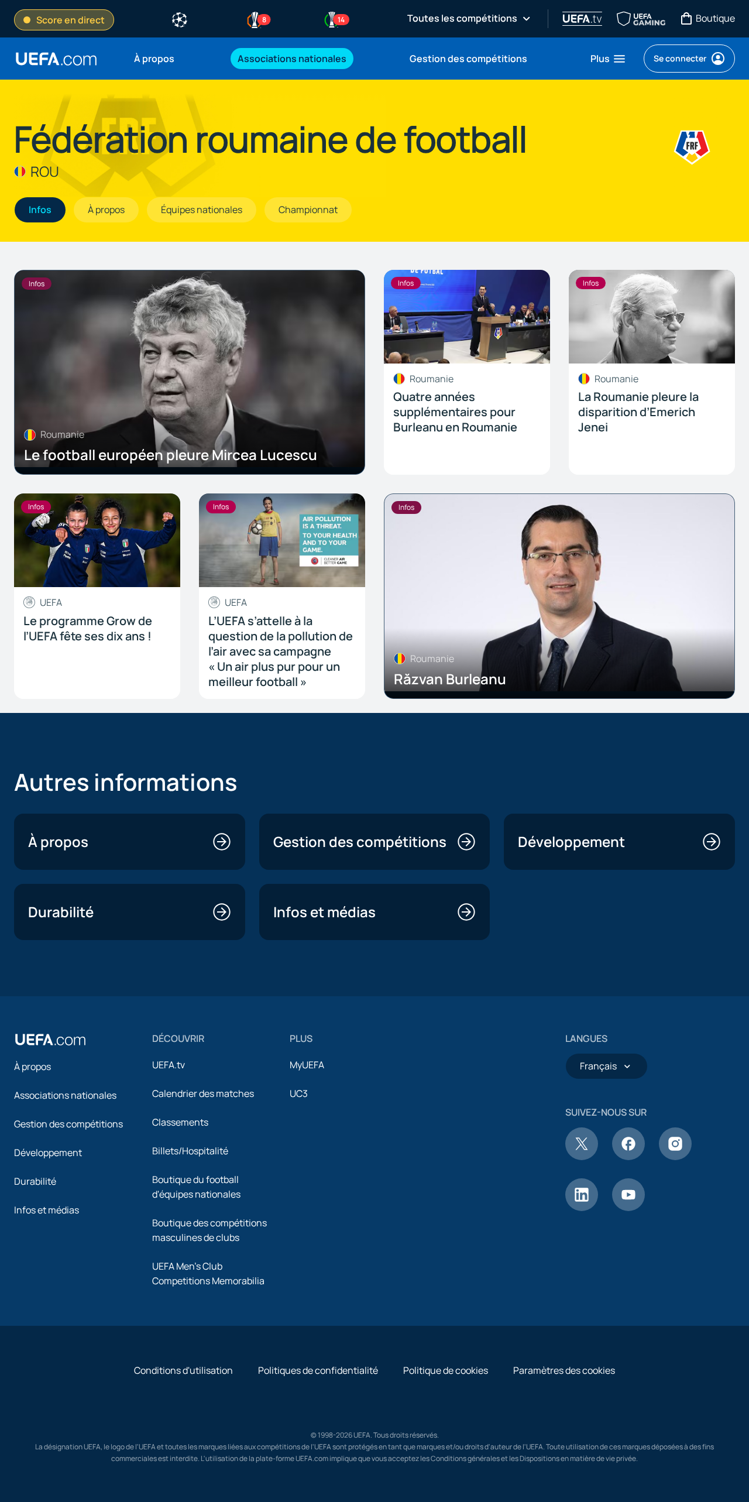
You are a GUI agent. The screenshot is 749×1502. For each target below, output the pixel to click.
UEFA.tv (168, 1064)
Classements (180, 1122)
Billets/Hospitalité (190, 1150)
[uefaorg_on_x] (581, 1156)
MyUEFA (307, 1064)
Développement (48, 1152)
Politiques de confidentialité (318, 1370)
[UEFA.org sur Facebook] (628, 1156)
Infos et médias (46, 1209)
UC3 (299, 1093)
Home (56, 59)
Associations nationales (65, 1095)
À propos (32, 1066)
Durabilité (35, 1181)
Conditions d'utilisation (183, 1370)
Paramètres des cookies (564, 1370)
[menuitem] (171, 58)
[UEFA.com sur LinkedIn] (581, 1207)
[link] (154, 58)
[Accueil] (50, 1039)
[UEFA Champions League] (179, 18)
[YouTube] (628, 1207)
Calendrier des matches (203, 1093)
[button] (608, 58)
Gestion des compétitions (68, 1123)
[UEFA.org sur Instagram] (675, 1156)
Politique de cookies (445, 1370)
